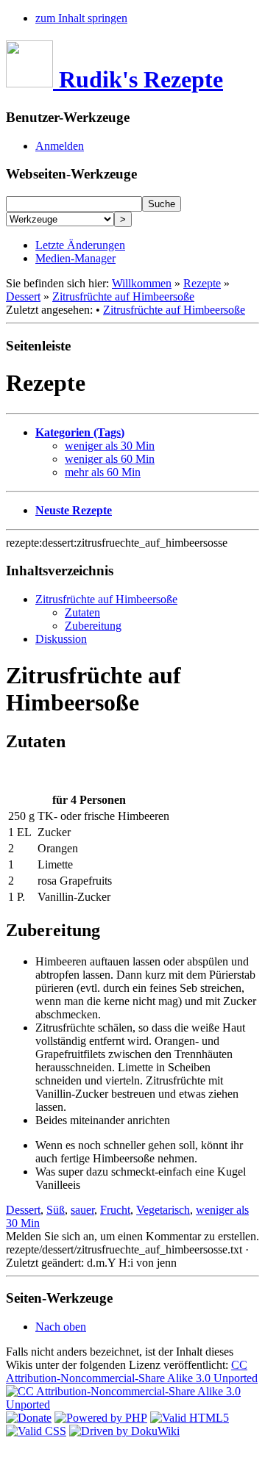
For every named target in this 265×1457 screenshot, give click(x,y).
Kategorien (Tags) (79, 432)
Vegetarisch (163, 1210)
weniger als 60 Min (110, 459)
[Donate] (29, 1417)
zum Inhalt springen (81, 18)
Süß (55, 1210)
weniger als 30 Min (110, 445)
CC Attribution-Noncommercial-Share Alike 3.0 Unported (132, 1371)
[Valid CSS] (36, 1431)
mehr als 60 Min (103, 472)
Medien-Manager (75, 258)
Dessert (23, 296)
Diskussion (61, 639)
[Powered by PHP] (100, 1417)
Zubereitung (93, 625)
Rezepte (202, 283)
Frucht (115, 1210)
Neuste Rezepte (73, 510)
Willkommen (142, 283)
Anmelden (59, 146)
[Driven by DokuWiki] (124, 1431)
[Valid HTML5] (189, 1417)
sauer (82, 1210)
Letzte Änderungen (80, 245)
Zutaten (82, 612)
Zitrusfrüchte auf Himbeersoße (123, 296)
